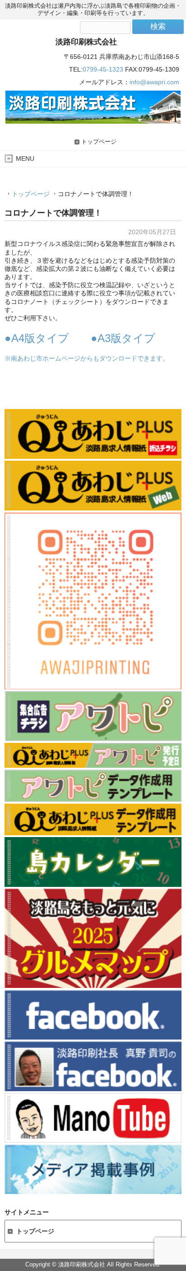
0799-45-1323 (103, 69)
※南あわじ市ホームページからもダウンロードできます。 (87, 358)
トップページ (98, 142)
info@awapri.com (154, 82)
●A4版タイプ (37, 338)
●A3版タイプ (123, 338)
